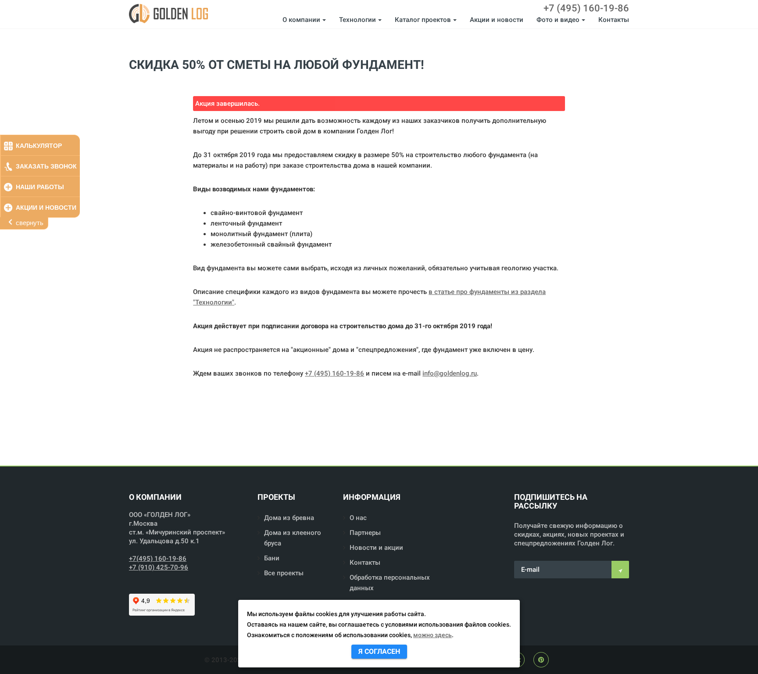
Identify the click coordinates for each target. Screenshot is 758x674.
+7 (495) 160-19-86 (586, 8)
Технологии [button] (357, 20)
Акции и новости (496, 20)
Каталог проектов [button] (423, 20)
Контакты (613, 20)
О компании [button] (301, 20)
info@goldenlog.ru (449, 373)
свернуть (29, 222)
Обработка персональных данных (390, 583)
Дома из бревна (289, 518)
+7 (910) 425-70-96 (158, 567)
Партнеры (365, 533)
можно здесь (432, 634)
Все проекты (284, 573)
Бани (271, 558)
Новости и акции (376, 548)
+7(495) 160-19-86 (157, 559)
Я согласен (379, 651)
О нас (358, 518)
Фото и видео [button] (557, 20)
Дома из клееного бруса (292, 538)
